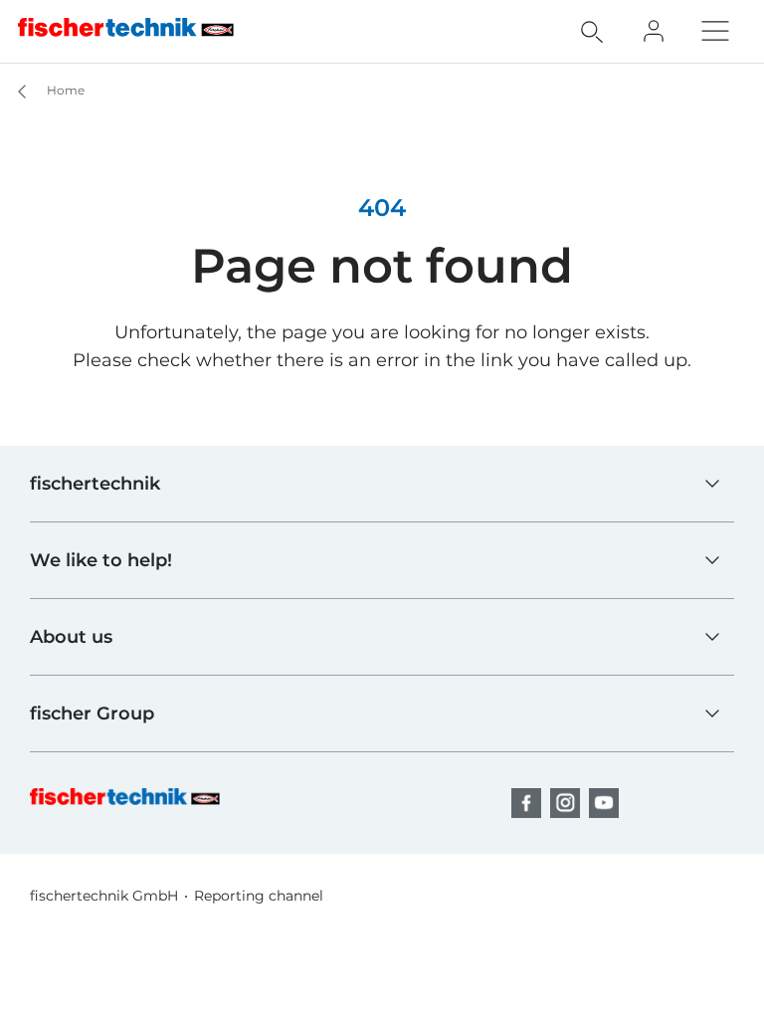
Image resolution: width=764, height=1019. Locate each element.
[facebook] (526, 803)
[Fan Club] (653, 31)
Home (64, 90)
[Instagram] (565, 803)
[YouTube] (604, 803)
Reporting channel (258, 896)
